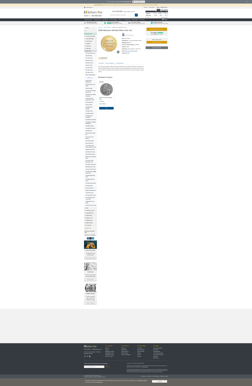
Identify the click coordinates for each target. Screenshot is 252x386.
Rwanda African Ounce (90, 166)
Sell (97, 19)
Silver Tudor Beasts (90, 140)
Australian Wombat (90, 125)
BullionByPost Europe (109, 354)
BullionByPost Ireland (109, 351)
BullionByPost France (109, 353)
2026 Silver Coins (89, 60)
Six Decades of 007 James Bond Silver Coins (91, 146)
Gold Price (148, 13)
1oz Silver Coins (89, 58)
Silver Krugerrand (89, 102)
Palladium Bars (89, 220)
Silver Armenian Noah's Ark (90, 133)
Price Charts (142, 19)
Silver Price (148, 15)
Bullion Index (156, 357)
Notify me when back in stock (131, 51)
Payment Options (124, 351)
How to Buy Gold (90, 250)
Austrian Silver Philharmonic (89, 81)
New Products (89, 41)
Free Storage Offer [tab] (120, 63)
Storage (139, 353)
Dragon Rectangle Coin (90, 190)
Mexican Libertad (89, 188)
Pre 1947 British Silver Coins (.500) (90, 198)
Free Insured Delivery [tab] (109, 63)
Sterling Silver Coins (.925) (90, 202)
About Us (107, 348)
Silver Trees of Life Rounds (89, 137)
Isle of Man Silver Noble (91, 183)
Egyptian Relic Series (90, 149)
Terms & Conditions (155, 376)
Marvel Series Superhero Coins (91, 157)
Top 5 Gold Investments (158, 353)
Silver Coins (88, 51)
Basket (165, 19)
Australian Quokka (89, 113)
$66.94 (161, 15)
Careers (107, 349)
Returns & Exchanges (125, 354)
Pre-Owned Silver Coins (91, 195)
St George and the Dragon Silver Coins (90, 99)
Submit (107, 366)
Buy (88, 19)
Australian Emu (89, 130)
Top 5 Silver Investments (158, 354)
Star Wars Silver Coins (90, 151)
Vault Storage (105, 19)
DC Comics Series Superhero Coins (90, 161)
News (135, 19)
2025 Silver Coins (89, 62)
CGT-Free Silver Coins (90, 53)
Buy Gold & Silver (141, 349)
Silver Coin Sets (89, 65)
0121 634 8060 (87, 349)
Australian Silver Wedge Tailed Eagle (91, 122)
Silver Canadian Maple (90, 74)
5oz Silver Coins (89, 70)
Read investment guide (90, 258)
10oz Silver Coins (89, 72)
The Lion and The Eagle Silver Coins (91, 91)
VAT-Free (113, 19)
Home (87, 27)
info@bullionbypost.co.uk (97, 349)
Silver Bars (88, 48)
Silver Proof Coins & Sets (91, 205)
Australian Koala (89, 110)
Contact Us (146, 7)
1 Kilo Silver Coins (89, 192)
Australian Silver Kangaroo (89, 107)
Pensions (120, 19)
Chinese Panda (89, 104)
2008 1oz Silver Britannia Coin (105, 98)
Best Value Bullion (90, 38)
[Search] (136, 15)
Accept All (160, 381)
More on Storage (90, 302)
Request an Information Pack (89, 232)
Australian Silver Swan (90, 128)
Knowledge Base (127, 19)
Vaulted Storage (90, 293)
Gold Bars (88, 43)
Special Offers (89, 33)
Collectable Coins (90, 213)
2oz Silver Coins (89, 67)
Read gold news (90, 279)
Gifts (87, 208)
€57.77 (166, 15)
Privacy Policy (149, 376)
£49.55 (155, 15)
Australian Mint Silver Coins (90, 180)
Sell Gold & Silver (140, 351)
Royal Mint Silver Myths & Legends (91, 95)
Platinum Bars (89, 215)
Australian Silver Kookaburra (89, 116)
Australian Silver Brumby (91, 119)
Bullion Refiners (89, 222)
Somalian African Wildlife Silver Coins (91, 172)
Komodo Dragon (89, 185)
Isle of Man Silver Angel (90, 164)
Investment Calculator (157, 348)
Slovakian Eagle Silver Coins (90, 176)
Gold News (90, 272)
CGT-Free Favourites (90, 36)
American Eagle (89, 88)
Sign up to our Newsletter (90, 235)
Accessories (88, 225)
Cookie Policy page (142, 380)
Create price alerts (165, 17)
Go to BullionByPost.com (139, 1)
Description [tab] (101, 63)
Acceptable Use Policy (164, 376)
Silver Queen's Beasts (90, 154)
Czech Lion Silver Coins (91, 169)
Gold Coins (88, 46)
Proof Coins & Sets (90, 210)
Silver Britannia (89, 55)
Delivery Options (124, 353)
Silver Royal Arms (89, 143)
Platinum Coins (89, 217)
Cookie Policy (143, 376)
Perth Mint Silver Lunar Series (90, 85)
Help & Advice (152, 7)
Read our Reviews (109, 356)
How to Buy (139, 348)
